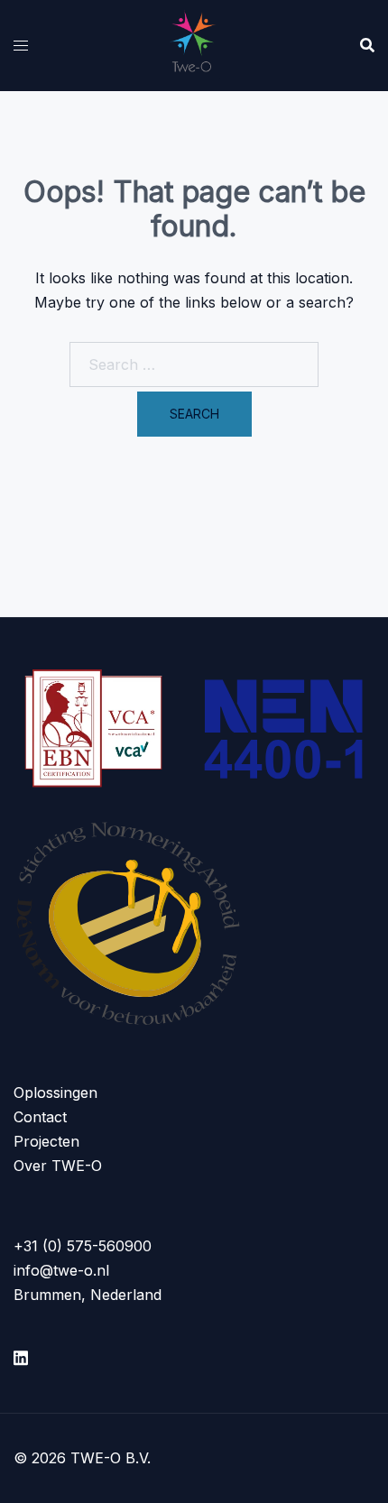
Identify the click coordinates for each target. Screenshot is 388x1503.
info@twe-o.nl (61, 1270)
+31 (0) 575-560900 (83, 1246)
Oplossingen (55, 1092)
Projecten (46, 1141)
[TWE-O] (194, 43)
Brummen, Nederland (88, 1295)
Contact (40, 1117)
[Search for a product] (367, 45)
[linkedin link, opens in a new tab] (21, 1355)
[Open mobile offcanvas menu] (21, 45)
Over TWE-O (58, 1166)
